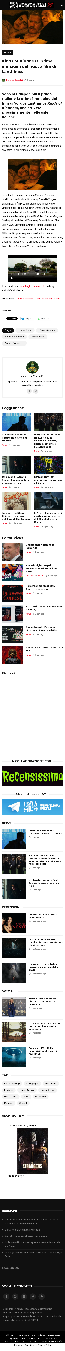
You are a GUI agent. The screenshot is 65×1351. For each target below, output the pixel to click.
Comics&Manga (12, 1083)
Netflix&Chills (10, 1096)
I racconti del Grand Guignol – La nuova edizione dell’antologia (16, 516)
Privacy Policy (44, 1345)
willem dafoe (38, 336)
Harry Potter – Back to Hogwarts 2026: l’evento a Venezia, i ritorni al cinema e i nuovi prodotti (47, 440)
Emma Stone (25, 330)
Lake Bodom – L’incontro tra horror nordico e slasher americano (45, 1026)
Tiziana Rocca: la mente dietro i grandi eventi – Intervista (42, 1001)
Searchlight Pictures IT (31, 286)
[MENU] (3, 5)
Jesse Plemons (47, 330)
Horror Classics (27, 1090)
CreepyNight (32, 1083)
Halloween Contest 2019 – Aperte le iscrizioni (41, 587)
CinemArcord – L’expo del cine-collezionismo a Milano (42, 629)
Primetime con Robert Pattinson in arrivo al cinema (15, 437)
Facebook (10, 1268)
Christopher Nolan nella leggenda (40, 546)
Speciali (40, 576)
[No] (61, 1341)
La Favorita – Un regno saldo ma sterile (38, 298)
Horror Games (48, 1090)
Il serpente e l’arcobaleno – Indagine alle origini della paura (44, 967)
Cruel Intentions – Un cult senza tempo (43, 916)
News (7, 52)
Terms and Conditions (24, 1345)
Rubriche (8, 1103)
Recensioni (31, 576)
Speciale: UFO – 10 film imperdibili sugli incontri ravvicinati (43, 1051)
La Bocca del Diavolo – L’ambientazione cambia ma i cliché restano (46, 942)
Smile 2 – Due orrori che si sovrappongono (26, 1236)
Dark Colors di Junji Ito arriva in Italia (22, 1230)
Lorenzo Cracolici (14, 80)
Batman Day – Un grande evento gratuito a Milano (48, 480)
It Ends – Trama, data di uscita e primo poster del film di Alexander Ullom (48, 518)
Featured (8, 1090)
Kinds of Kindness (14, 336)
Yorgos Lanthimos (14, 343)
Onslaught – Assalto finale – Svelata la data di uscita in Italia (15, 480)
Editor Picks (50, 1083)
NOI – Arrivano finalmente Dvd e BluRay (44, 608)
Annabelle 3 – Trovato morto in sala (44, 649)
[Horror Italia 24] (31, 9)
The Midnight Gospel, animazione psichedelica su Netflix (42, 568)
